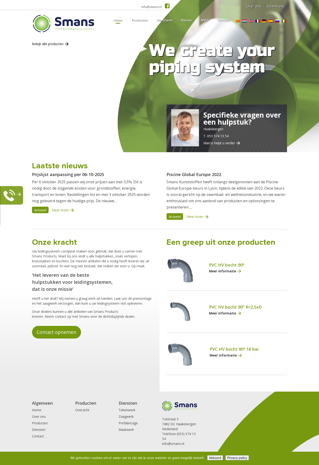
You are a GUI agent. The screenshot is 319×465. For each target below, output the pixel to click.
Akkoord (215, 458)
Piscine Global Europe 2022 (194, 174)
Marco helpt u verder (219, 143)
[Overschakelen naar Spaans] (270, 21)
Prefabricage (128, 423)
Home (36, 410)
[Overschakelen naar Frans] (257, 21)
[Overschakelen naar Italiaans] (283, 21)
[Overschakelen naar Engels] (251, 21)
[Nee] (313, 458)
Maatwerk (126, 429)
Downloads (276, 6)
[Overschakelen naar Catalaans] (238, 21)
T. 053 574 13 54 (216, 136)
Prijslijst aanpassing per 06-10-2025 (68, 174)
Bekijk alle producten (48, 44)
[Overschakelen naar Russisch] (277, 21)
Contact (38, 436)
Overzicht (82, 410)
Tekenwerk (127, 410)
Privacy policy (237, 458)
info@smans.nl (151, 7)
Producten (40, 423)
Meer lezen (60, 210)
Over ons (253, 6)
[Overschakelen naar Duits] (264, 21)
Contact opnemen (56, 332)
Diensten (39, 429)
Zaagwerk (126, 416)
